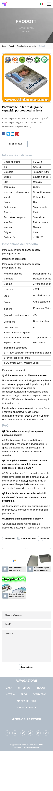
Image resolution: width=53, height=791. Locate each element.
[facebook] (7, 732)
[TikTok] (46, 732)
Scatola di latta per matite (26, 46)
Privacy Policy (26, 707)
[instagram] (38, 732)
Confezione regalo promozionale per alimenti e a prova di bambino (41, 569)
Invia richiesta (15, 144)
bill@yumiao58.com (31, 747)
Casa (4, 46)
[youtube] (30, 732)
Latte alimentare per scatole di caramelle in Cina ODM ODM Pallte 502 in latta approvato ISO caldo (16, 569)
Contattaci (40, 694)
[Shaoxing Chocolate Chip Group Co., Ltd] (4, 4)
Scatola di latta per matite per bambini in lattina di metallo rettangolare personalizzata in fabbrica (16, 596)
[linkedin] (14, 732)
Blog (23, 694)
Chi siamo (24, 688)
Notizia (10, 694)
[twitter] (22, 732)
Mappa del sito (26, 701)
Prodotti (12, 46)
